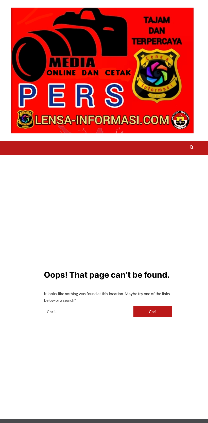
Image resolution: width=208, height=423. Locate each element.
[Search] (191, 147)
